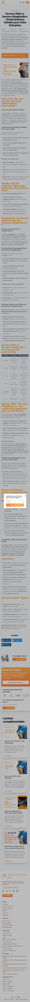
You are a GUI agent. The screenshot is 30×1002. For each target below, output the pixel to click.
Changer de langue (15, 505)
